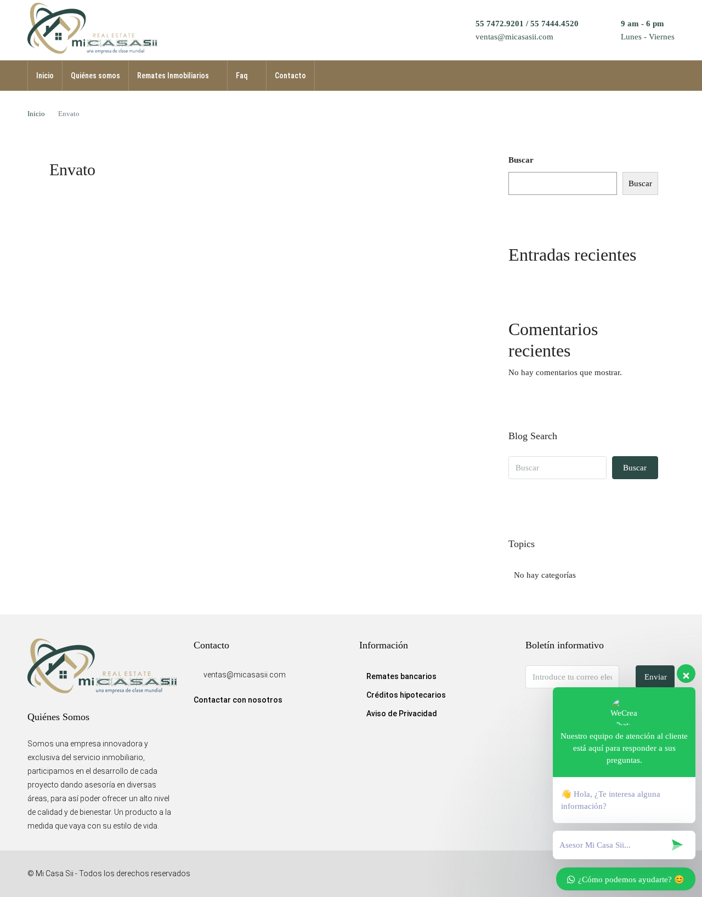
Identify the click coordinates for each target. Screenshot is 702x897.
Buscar (521, 160)
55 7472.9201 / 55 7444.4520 (527, 23)
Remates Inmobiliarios (173, 75)
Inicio (45, 75)
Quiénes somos (95, 75)
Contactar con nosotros (238, 699)
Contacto (290, 75)
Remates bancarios (401, 676)
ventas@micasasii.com (514, 36)
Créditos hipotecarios (406, 695)
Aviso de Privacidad (401, 713)
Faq (242, 75)
